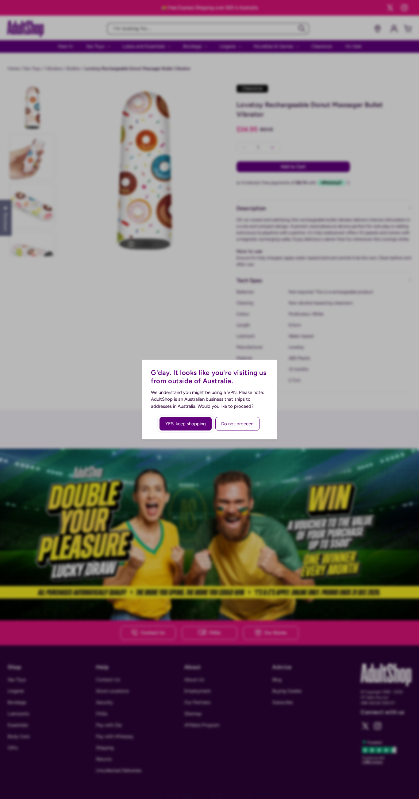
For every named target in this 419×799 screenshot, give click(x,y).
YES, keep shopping (185, 424)
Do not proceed (237, 424)
